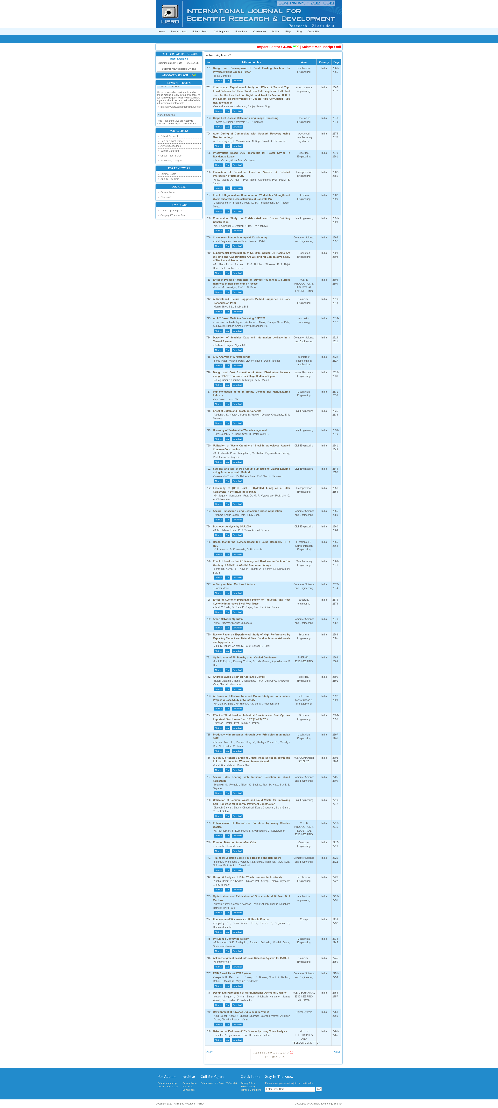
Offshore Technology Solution (326, 1103)
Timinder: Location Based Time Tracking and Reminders (247, 857)
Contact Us (313, 31)
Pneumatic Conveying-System (231, 938)
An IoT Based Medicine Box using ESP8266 (239, 318)
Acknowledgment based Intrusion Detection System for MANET (251, 958)
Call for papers (222, 31)
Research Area (179, 31)
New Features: (166, 101)
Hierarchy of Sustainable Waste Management (240, 430)
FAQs (288, 31)
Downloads (188, 1090)
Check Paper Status (170, 155)
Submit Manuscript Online (296, 47)
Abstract (218, 80)
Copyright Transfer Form (173, 215)
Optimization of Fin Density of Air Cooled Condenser (245, 657)
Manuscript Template (171, 210)
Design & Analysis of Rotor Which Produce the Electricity (247, 877)
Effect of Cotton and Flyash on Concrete (237, 410)
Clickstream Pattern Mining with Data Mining (240, 237)
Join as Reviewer (169, 178)
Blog (299, 31)
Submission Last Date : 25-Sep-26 (219, 1083)
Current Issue (167, 192)
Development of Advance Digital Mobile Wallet (241, 1011)
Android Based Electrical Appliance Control (239, 676)
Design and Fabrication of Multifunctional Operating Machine (250, 992)
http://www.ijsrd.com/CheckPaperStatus (180, 124)
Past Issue (165, 197)
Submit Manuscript (170, 150)
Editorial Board (200, 31)
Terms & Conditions (251, 1090)
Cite (227, 80)
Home (162, 31)
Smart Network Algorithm (228, 619)
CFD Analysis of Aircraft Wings (231, 356)
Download (237, 80)
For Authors (241, 31)
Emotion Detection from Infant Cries (234, 842)
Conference (259, 31)
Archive (276, 31)
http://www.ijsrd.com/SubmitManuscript (180, 93)
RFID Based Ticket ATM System (232, 973)
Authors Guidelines (170, 146)
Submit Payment (169, 136)
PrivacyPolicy (248, 1083)
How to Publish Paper (171, 141)
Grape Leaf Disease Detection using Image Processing (245, 118)
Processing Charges (171, 160)
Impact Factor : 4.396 (247, 47)
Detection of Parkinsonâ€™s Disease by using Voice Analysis (250, 1031)
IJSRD (200, 1103)
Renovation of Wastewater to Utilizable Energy (241, 919)
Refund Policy (248, 1086)
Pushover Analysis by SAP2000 (232, 526)
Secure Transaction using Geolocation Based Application (247, 511)
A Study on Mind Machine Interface (234, 584)
